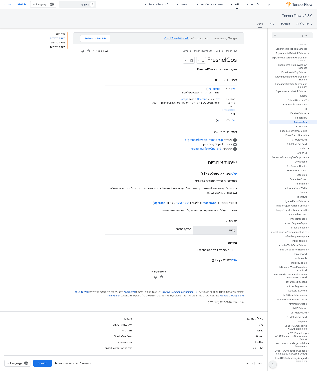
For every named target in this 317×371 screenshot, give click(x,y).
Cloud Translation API (176, 38)
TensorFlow (231, 50)
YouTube (258, 348)
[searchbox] (292, 35)
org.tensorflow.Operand (206, 148)
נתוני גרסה (126, 330)
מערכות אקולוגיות (212, 4)
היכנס (7, 4)
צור (218, 99)
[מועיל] (88, 51)
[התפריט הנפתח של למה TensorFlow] (144, 4)
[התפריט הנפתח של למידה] (246, 4)
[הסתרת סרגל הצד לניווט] (272, 364)
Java (260, 23)
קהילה (185, 4)
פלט (233, 88)
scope (184, 99)
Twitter (259, 342)
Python (285, 23)
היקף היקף (182, 203)
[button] (293, 53)
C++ (272, 23)
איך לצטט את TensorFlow (117, 348)
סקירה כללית (304, 23)
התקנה (269, 4)
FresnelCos (229, 110)
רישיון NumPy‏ (114, 295)
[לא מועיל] (83, 51)
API (237, 4)
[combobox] (77, 4)
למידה (255, 4)
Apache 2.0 (130, 292)
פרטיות (249, 363)
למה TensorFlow (159, 4)
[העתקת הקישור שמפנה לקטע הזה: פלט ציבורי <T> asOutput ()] (196, 173)
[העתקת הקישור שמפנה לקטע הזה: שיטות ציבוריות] (209, 80)
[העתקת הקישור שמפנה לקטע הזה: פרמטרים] (222, 220)
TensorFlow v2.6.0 (297, 16)
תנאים (259, 363)
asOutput (214, 88)
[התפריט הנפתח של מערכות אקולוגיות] (196, 4)
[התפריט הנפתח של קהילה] (176, 4)
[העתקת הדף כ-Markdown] (191, 60)
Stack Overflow (123, 336)
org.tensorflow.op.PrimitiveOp (204, 140)
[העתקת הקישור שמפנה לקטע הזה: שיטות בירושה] (210, 132)
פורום (260, 330)
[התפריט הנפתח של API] (230, 4)
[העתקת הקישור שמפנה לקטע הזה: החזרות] (224, 243)
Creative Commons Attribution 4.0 (179, 292)
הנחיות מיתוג (125, 342)
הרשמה (42, 363)
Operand (202, 99)
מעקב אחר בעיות (122, 324)
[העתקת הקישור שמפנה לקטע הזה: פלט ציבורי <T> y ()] (207, 260)
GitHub (21, 4)
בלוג (261, 324)
